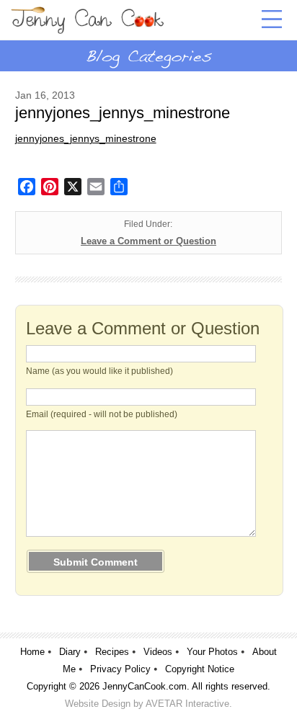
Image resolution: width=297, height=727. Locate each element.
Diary (70, 651)
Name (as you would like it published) (99, 371)
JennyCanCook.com (144, 686)
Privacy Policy (120, 669)
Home (32, 651)
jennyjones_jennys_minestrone (85, 138)
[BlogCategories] (148, 55)
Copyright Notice (199, 669)
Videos (157, 651)
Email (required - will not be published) (101, 414)
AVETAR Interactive (187, 703)
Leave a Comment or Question (148, 241)
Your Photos (212, 651)
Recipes (112, 651)
